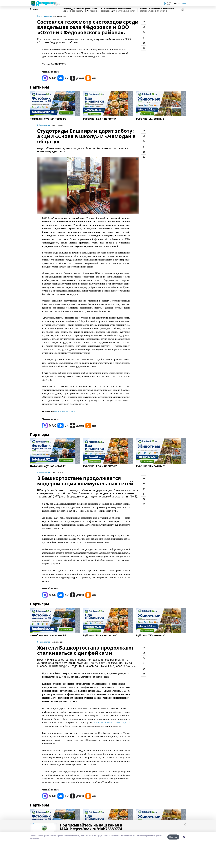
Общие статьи (43, 125)
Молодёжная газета (64, 411)
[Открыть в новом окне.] (49, 78)
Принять (173, 837)
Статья (34, 9)
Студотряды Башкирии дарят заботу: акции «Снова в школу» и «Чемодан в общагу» (79, 10)
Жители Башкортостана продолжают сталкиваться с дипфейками (157, 10)
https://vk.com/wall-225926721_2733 (112, 722)
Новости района (44, 16)
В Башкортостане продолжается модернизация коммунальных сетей (118, 10)
